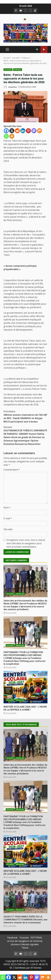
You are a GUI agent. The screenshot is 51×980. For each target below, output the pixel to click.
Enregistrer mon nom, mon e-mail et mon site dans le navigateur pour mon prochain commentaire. (26, 543)
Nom (7, 507)
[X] (11, 130)
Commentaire (12, 469)
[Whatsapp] (6, 136)
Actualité (8, 70)
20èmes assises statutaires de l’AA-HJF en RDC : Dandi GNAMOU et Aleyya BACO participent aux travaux (25, 416)
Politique (17, 70)
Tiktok (24, 947)
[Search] (37, 49)
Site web (8, 529)
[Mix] (39, 130)
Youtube (24, 937)
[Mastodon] (33, 130)
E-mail (8, 518)
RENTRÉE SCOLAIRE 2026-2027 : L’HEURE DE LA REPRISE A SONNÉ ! (25, 687)
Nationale (20, 594)
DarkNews (20, 967)
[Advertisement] (25, 32)
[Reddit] (17, 130)
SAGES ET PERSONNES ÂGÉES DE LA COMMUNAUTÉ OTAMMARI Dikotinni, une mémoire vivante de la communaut (25, 897)
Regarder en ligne (44, 49)
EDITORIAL (36, 937)
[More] (11, 136)
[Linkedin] (22, 130)
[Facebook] (6, 130)
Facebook (12, 937)
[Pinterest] (28, 130)
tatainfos (12, 87)
